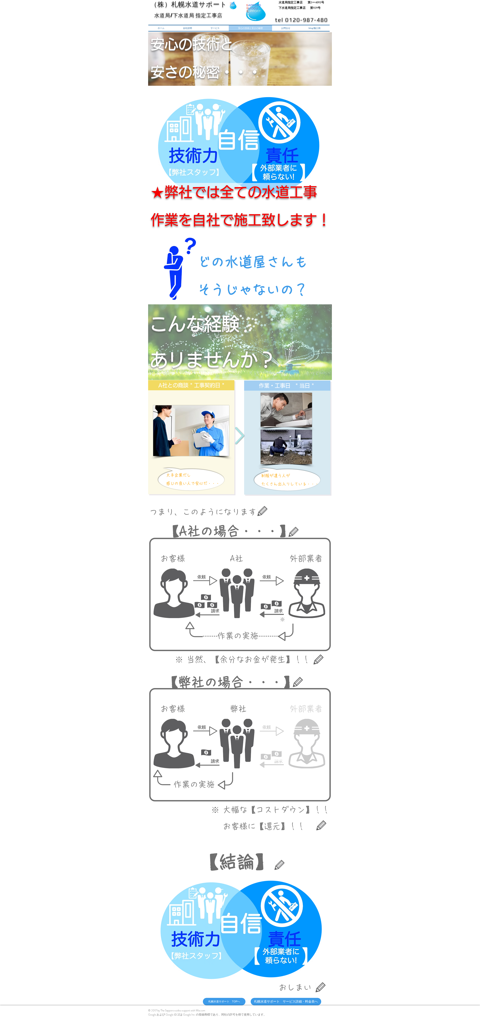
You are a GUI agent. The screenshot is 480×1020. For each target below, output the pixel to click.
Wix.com (200, 1010)
